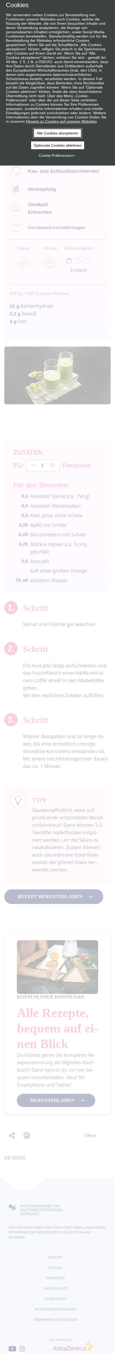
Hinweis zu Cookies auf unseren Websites (61, 121)
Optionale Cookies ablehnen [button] (58, 145)
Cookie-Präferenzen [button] (56, 155)
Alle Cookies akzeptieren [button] (57, 133)
